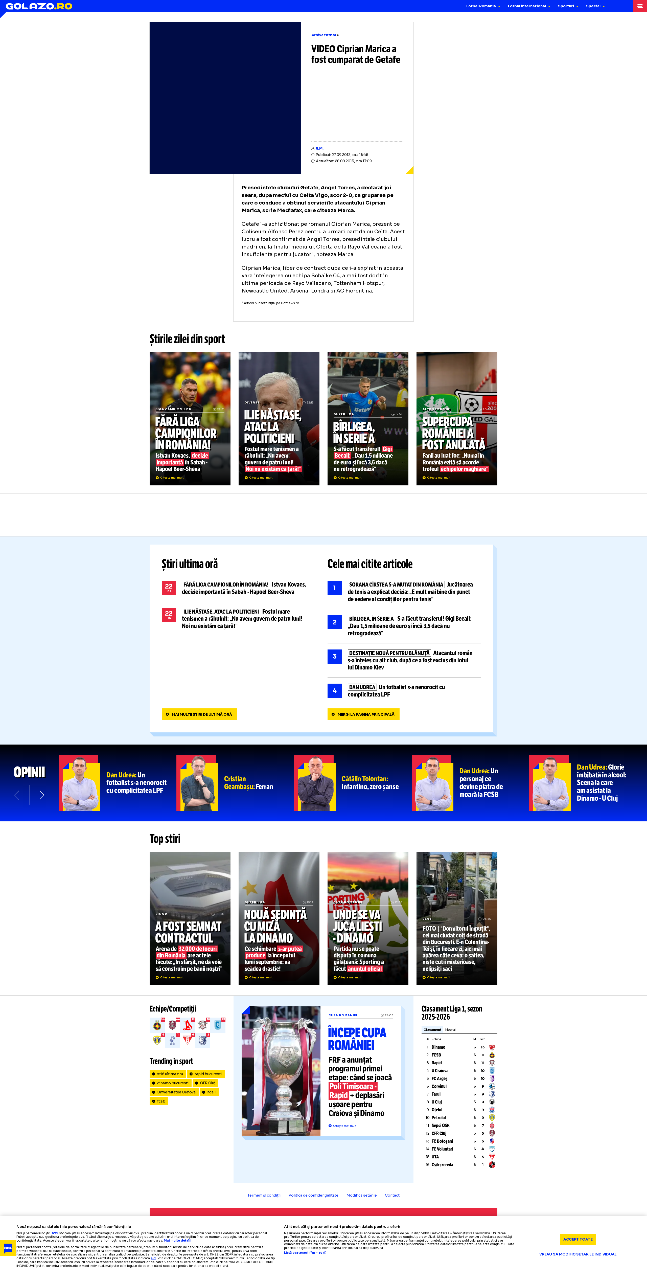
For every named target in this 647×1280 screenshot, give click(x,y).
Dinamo (438, 1047)
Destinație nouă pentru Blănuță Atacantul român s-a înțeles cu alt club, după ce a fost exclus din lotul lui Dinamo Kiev (404, 660)
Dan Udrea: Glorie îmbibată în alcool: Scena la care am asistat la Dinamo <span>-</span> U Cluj (588, 783)
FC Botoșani (442, 1141)
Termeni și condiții (264, 1195)
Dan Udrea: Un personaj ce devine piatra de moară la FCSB (470, 783)
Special (593, 6)
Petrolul (439, 1117)
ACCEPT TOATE (578, 1239)
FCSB (436, 1055)
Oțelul (437, 1110)
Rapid (437, 1063)
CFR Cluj (207, 1083)
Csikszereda (442, 1164)
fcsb (161, 1101)
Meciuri (450, 1029)
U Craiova (440, 1070)
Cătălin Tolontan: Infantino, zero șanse (353, 783)
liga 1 (211, 1092)
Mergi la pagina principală (366, 714)
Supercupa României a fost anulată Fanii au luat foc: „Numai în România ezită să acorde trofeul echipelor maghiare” (457, 418)
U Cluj (437, 1102)
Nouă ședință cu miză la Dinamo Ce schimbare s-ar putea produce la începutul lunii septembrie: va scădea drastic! (279, 918)
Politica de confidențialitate (313, 1195)
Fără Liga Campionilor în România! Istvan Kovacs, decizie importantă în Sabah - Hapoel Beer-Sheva (190, 418)
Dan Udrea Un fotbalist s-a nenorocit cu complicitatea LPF (404, 691)
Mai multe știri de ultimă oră (202, 714)
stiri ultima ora (170, 1074)
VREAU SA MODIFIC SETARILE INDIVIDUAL (578, 1254)
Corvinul (439, 1086)
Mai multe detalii (177, 1240)
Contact (392, 1195)
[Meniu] (640, 6)
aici (153, 1258)
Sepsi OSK (441, 1125)
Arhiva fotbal (323, 35)
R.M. (320, 148)
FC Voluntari (442, 1149)
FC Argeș (440, 1078)
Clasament (432, 1029)
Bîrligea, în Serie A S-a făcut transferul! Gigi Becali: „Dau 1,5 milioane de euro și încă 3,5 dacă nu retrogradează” (368, 418)
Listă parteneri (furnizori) (305, 1252)
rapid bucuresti (208, 1074)
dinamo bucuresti (173, 1083)
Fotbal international (527, 6)
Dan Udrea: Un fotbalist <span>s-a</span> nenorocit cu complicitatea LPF (117, 783)
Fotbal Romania (481, 6)
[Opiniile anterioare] (17, 795)
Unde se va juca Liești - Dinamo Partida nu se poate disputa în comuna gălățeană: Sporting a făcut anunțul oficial (368, 918)
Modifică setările (361, 1195)
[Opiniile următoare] (41, 795)
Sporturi (566, 6)
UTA (435, 1157)
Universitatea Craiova (176, 1092)
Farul (436, 1094)
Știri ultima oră (190, 564)
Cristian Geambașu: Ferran (235, 783)
